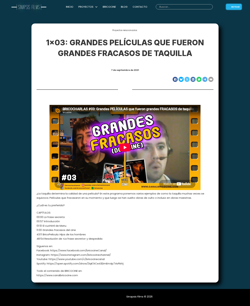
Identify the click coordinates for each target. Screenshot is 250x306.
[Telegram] (204, 79)
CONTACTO (140, 7)
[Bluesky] (181, 79)
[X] (187, 79)
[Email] (210, 79)
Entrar (235, 6)
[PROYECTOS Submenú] (96, 7)
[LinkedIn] (193, 79)
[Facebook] (175, 79)
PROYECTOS (85, 7)
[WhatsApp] (199, 79)
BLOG (124, 7)
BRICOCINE (109, 7)
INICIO (69, 7)
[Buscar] (215, 6)
